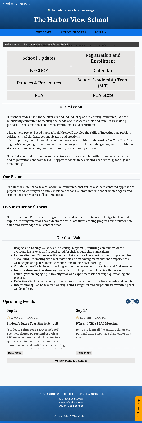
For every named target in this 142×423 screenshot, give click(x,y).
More (99, 32)
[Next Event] (137, 301)
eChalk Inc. (82, 416)
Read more (14, 352)
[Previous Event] (128, 301)
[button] (132, 301)
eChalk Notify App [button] (138, 409)
